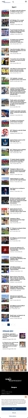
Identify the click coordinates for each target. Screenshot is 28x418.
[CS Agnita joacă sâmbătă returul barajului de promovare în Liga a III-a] (5, 42)
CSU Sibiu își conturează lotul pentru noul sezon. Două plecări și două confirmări (18, 70)
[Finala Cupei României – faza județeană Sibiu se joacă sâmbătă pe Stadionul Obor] (5, 288)
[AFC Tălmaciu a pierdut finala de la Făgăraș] (5, 132)
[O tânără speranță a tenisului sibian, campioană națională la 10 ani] (5, 113)
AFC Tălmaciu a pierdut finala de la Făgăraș (18, 131)
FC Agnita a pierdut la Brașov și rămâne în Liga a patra (18, 11)
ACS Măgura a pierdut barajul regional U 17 (18, 238)
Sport (3, 16)
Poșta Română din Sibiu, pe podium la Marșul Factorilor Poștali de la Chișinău (17, 31)
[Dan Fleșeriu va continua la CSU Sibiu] (5, 191)
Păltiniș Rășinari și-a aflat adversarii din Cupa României (18, 179)
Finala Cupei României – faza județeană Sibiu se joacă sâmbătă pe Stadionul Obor (18, 288)
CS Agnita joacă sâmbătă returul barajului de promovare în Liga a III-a (17, 41)
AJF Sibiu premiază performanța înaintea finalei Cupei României (17, 268)
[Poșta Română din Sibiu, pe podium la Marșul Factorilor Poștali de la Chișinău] (5, 32)
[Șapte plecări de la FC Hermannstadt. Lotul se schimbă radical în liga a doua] (5, 211)
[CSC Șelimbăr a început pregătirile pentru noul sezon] (5, 80)
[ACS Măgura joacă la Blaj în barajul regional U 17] (5, 308)
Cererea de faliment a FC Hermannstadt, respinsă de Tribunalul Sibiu (17, 249)
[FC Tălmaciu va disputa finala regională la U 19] (5, 230)
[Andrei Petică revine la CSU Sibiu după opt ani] (5, 142)
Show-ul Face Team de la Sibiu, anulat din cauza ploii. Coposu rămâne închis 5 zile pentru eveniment (17, 278)
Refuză (14, 412)
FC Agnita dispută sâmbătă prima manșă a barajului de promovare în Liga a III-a (17, 161)
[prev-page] (2, 325)
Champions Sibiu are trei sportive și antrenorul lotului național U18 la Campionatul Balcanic (17, 171)
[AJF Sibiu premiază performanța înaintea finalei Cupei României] (5, 269)
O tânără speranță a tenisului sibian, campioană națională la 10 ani (18, 112)
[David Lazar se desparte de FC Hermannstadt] (5, 317)
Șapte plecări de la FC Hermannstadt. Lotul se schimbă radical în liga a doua (18, 210)
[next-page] (14, 325)
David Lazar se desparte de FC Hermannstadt (17, 316)
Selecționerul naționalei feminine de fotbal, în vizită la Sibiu (18, 297)
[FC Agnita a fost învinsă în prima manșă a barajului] (5, 123)
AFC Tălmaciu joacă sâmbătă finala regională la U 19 (18, 150)
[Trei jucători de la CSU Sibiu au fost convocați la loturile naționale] (5, 61)
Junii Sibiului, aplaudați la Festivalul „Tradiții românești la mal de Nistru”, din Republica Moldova (10, 335)
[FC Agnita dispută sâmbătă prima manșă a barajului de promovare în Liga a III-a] (5, 161)
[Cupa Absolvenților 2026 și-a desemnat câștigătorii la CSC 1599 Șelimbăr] (5, 51)
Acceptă (14, 409)
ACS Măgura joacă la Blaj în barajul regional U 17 (17, 306)
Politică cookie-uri (12, 416)
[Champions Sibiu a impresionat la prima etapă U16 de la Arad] (5, 221)
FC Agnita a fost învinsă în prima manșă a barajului (17, 121)
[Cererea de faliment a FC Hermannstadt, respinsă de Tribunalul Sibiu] (5, 250)
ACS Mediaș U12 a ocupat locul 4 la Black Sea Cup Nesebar (17, 21)
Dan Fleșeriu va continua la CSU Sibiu (17, 189)
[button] (26, 397)
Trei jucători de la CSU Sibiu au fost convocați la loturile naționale (17, 60)
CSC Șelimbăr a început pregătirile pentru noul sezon (18, 79)
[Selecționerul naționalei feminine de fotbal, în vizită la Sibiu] (5, 298)
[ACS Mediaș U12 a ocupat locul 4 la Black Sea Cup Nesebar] (5, 22)
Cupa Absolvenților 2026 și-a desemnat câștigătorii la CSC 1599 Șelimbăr (18, 50)
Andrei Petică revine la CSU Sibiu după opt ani (17, 140)
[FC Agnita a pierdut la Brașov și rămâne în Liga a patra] (5, 13)
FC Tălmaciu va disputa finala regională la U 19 (18, 229)
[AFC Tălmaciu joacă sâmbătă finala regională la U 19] (5, 152)
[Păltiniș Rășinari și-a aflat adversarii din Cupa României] (5, 181)
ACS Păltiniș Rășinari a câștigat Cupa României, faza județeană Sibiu (18, 258)
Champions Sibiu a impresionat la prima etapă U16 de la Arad (17, 220)
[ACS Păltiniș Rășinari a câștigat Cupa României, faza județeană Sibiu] (5, 259)
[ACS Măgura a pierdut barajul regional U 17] (5, 240)
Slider (3, 116)
